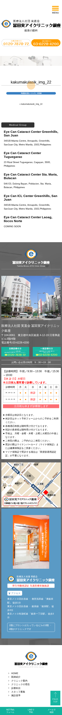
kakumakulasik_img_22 (31, 104)
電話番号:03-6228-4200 (15, 342)
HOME (14, 673)
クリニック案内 (19, 680)
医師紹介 (16, 677)
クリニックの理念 (20, 684)
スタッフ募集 (18, 691)
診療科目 (16, 688)
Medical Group (18, 125)
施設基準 (16, 695)
